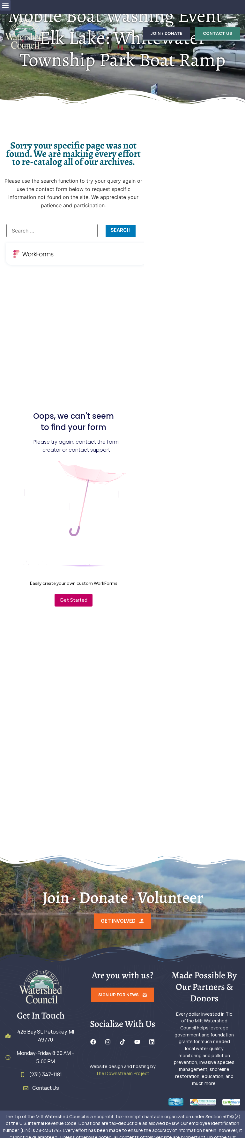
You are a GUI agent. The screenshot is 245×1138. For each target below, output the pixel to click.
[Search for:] (52, 230)
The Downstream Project (122, 1073)
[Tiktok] (122, 1042)
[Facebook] (93, 1042)
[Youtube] (137, 1042)
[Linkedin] (152, 1042)
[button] (5, 5)
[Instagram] (108, 1042)
